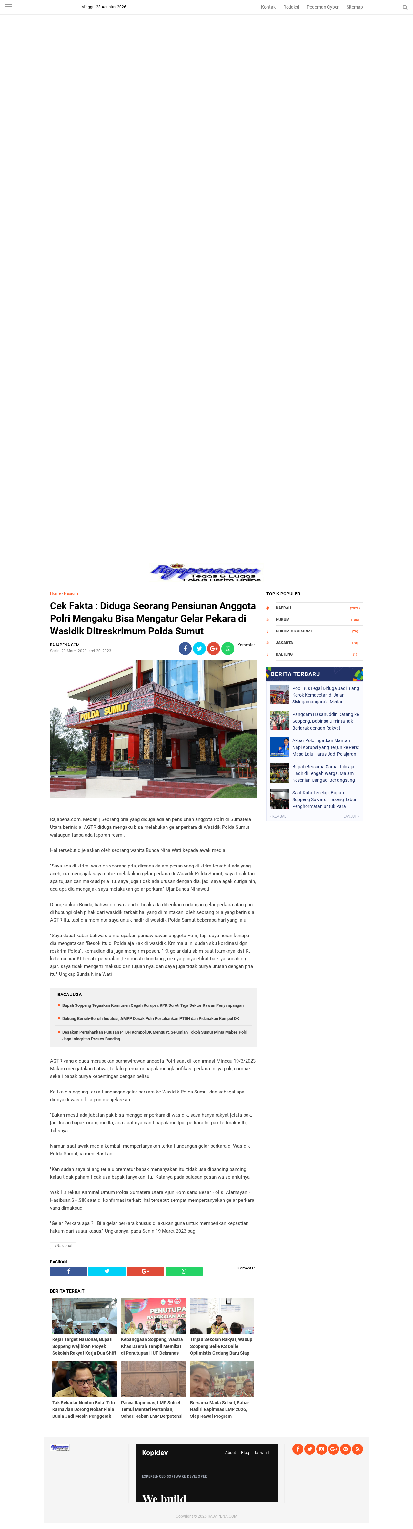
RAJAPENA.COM (222, 1516)
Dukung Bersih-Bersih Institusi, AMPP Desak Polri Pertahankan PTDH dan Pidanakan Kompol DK (150, 1018)
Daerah (283, 608)
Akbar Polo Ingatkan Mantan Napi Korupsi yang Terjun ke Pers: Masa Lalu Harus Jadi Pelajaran (325, 747)
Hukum (283, 619)
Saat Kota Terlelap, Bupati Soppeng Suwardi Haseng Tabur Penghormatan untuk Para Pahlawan (324, 799)
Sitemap (355, 7)
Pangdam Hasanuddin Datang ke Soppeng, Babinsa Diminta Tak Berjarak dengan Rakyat (325, 721)
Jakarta (284, 643)
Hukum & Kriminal (294, 631)
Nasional (72, 593)
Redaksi (291, 7)
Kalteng (284, 654)
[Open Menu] (8, 7)
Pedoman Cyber (323, 7)
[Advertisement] (206, 45)
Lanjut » (351, 816)
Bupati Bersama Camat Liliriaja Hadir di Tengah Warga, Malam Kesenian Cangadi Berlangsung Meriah (323, 773)
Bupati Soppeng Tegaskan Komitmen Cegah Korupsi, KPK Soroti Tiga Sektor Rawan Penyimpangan (153, 1005)
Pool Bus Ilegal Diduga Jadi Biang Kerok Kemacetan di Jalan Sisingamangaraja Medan (325, 695)
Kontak (268, 7)
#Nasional (63, 1245)
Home (55, 593)
